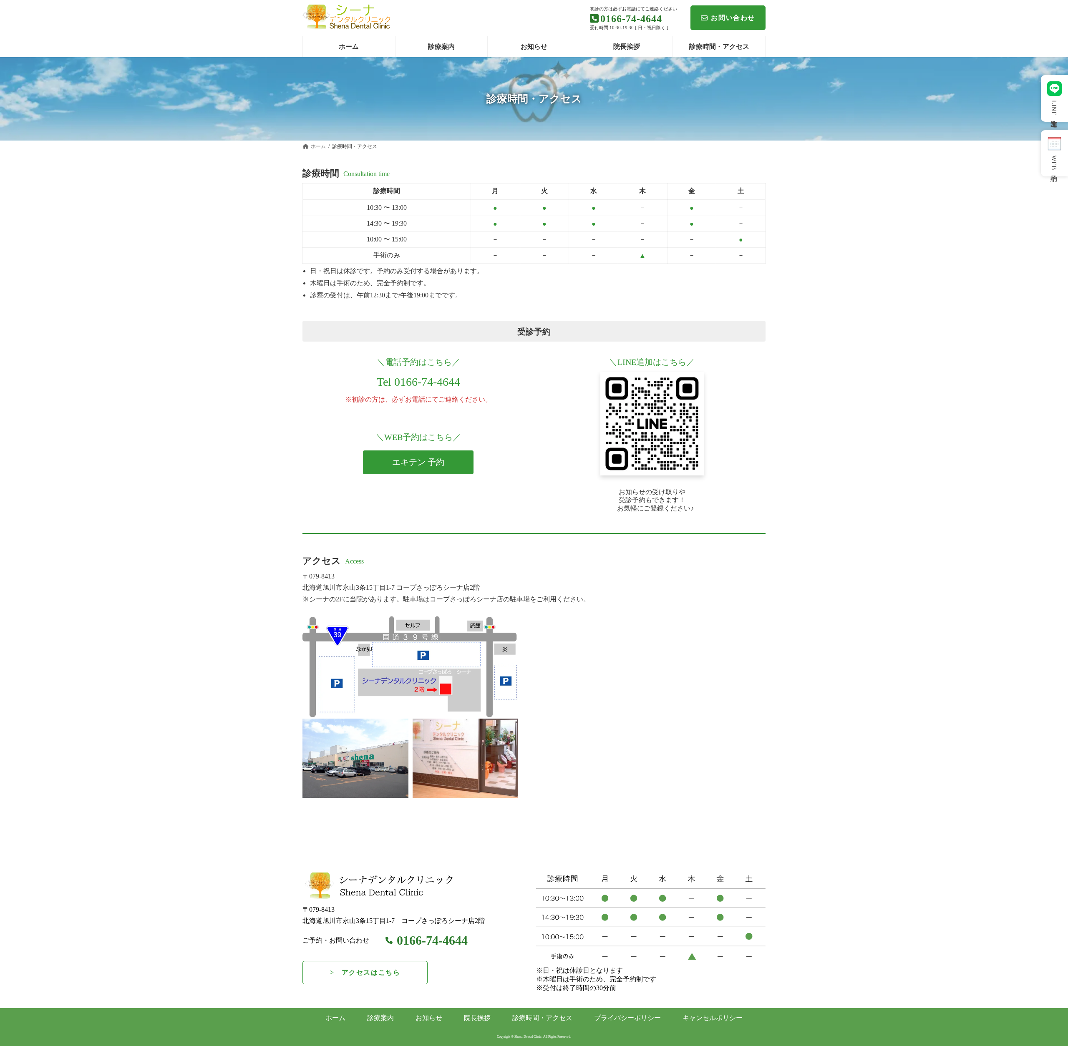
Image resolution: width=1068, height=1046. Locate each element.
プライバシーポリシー (627, 1017)
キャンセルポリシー (713, 1017)
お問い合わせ (733, 17)
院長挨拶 (477, 1017)
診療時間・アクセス (542, 1017)
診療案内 (380, 1017)
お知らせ (429, 1017)
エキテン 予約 (418, 462)
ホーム (335, 1017)
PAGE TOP (1036, 1007)
